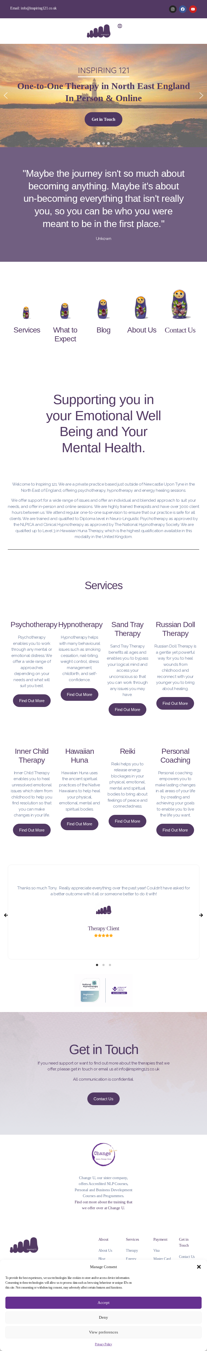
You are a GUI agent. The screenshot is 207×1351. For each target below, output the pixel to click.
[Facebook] (183, 9)
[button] (199, 1266)
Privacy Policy (103, 1344)
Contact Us (180, 330)
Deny (103, 1317)
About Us (141, 330)
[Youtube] (193, 9)
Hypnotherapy (80, 624)
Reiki (127, 751)
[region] (103, 95)
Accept (103, 1302)
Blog (103, 330)
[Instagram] (173, 9)
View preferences (103, 1332)
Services (26, 330)
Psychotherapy (34, 624)
